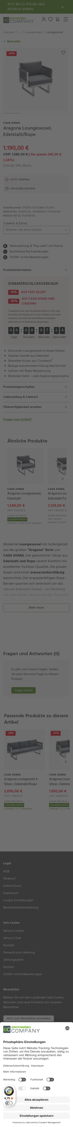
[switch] (9, 1103)
